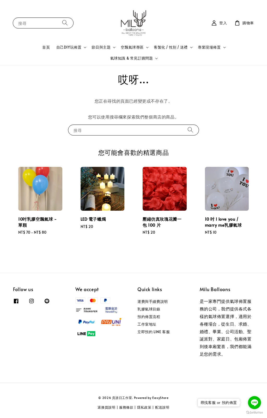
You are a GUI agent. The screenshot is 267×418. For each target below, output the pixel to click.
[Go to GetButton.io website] (254, 412)
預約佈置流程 (148, 316)
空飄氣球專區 (132, 47)
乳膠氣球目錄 (148, 309)
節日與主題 (101, 47)
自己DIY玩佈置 (69, 47)
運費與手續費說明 (152, 301)
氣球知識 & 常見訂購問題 (131, 58)
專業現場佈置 (209, 47)
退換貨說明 (107, 407)
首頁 (46, 47)
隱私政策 (144, 407)
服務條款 (126, 407)
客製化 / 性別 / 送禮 (171, 47)
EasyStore (160, 397)
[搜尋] (65, 23)
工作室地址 (146, 324)
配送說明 (162, 407)
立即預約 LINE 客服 (153, 331)
